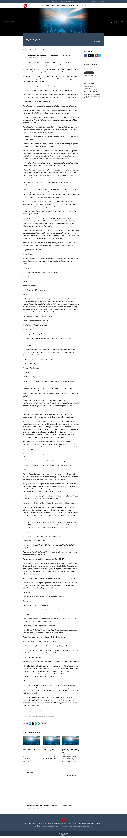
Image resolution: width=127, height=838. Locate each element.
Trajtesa (71, 5)
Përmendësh (55, 5)
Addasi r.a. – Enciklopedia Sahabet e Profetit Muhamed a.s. (70, 751)
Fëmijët (57, 1)
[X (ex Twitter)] (92, 55)
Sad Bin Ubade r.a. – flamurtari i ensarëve (31, 750)
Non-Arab (36, 728)
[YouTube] (96, 55)
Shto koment (97, 41)
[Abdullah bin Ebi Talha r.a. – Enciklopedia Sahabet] (51, 740)
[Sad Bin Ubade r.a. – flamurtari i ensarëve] (31, 740)
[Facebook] (85, 55)
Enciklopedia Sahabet (31, 37)
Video (77, 5)
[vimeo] (99, 55)
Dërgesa (63, 1)
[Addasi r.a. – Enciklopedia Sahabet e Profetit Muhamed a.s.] (70, 740)
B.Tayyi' (24, 728)
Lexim (42, 5)
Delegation (30, 728)
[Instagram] (89, 55)
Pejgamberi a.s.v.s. (70, 1)
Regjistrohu (89, 73)
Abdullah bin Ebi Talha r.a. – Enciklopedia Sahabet (50, 750)
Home (24, 50)
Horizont (63, 5)
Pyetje (53, 1)
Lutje (47, 5)
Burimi (38, 705)
